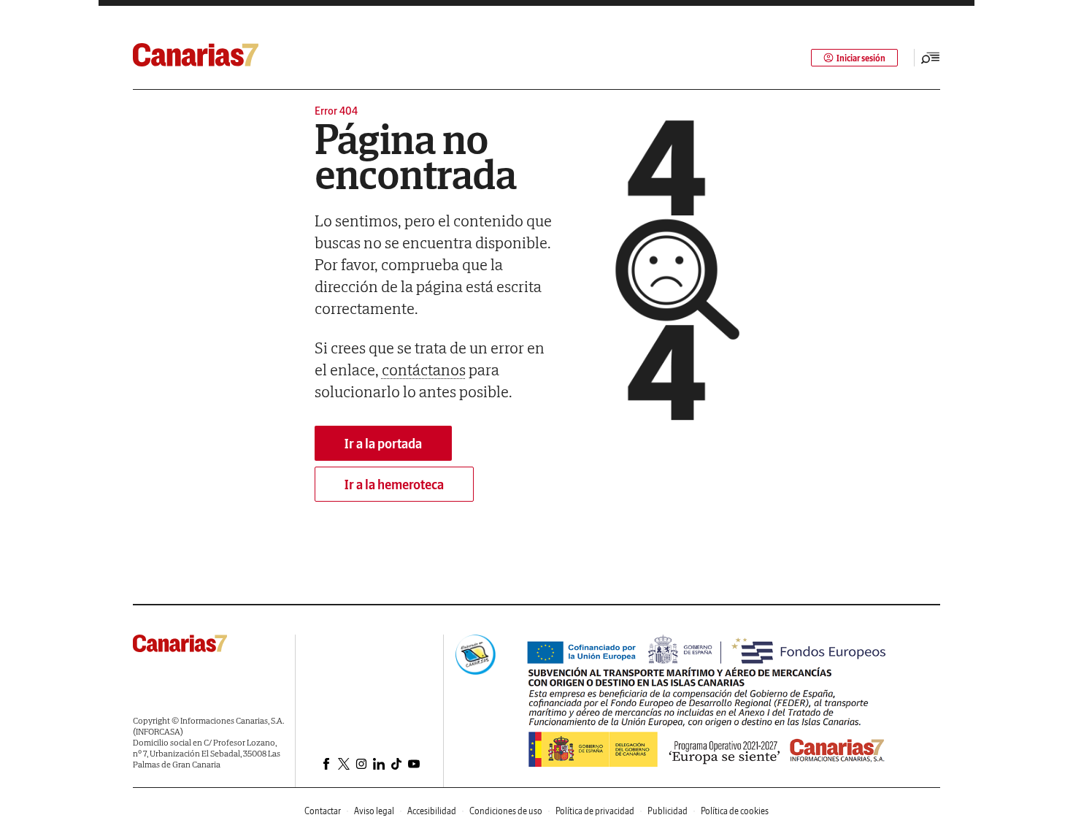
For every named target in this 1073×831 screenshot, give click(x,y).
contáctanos (424, 369)
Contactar (322, 810)
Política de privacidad (594, 810)
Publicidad (667, 810)
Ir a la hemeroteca (394, 484)
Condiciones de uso (505, 810)
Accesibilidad (431, 810)
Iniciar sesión (861, 58)
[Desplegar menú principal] (930, 57)
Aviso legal (374, 810)
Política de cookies (735, 810)
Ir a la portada (383, 443)
